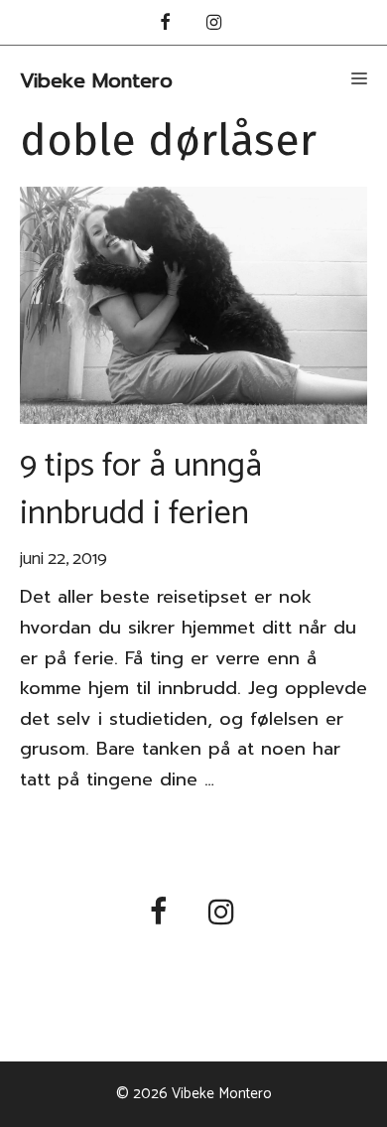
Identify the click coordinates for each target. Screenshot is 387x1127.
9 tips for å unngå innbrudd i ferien (141, 490)
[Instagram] (214, 24)
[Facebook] (165, 24)
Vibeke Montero (96, 80)
